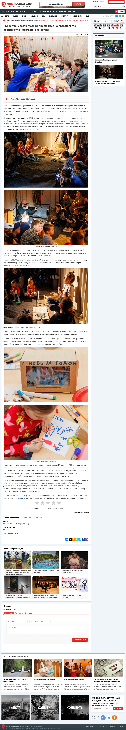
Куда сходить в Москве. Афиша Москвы (17, 726)
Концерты (44, 11)
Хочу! (119, 709)
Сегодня (103, 21)
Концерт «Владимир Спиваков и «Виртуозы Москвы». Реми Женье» (46, 596)
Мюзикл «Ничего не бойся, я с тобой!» (73, 596)
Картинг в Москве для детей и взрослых (106, 61)
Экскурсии (31, 11)
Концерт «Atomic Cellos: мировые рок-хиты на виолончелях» (107, 82)
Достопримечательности (64, 11)
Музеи (24, 16)
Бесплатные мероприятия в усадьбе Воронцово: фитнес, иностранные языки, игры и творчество (18, 572)
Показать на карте (10, 533)
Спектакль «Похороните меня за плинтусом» (74, 571)
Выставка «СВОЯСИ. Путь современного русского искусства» (18, 596)
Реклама (122, 727)
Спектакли (65, 16)
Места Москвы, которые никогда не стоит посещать (15, 680)
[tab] (8, 613)
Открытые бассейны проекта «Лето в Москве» (46, 571)
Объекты (101, 727)
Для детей (5, 16)
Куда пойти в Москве (12, 20)
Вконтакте (19, 613)
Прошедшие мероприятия (28, 20)
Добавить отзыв (80, 640)
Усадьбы (34, 16)
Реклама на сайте (98, 1)
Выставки (53, 16)
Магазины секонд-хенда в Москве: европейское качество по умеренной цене (107, 680)
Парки (15, 16)
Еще (87, 16)
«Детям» (21, 498)
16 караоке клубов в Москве (74, 679)
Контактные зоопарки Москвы (44, 679)
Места (4, 11)
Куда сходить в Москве (19, 6)
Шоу (43, 16)
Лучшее (121, 11)
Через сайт (9, 613)
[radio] (36, 503)
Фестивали (77, 16)
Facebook (29, 613)
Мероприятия (17, 11)
